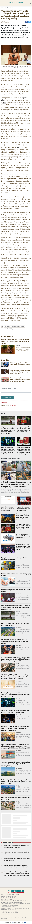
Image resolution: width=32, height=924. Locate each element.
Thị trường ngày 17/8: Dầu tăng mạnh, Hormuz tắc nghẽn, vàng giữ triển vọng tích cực (23, 516)
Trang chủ (4, 8)
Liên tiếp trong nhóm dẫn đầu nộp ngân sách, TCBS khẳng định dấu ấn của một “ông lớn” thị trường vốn (8, 451)
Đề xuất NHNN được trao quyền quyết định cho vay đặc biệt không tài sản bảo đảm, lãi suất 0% (15, 341)
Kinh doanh (18, 562)
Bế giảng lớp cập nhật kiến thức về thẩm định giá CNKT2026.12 (23, 508)
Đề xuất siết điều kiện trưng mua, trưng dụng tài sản (16, 574)
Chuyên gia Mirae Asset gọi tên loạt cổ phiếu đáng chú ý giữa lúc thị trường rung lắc (23, 547)
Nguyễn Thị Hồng (9, 329)
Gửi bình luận (7, 397)
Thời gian (7, 405)
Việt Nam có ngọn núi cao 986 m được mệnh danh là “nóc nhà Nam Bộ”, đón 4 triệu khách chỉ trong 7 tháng (16, 764)
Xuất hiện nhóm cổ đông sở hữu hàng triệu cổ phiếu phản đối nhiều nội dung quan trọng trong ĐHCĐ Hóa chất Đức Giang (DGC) (15, 746)
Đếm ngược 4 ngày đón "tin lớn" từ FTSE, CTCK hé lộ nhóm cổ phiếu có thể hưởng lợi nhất (23, 429)
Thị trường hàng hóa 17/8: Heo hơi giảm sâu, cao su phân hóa (7, 508)
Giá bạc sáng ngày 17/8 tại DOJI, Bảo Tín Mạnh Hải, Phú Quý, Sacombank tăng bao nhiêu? (14, 641)
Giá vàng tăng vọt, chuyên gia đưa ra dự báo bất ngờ (16, 853)
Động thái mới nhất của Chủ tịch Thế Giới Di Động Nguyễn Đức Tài (15, 558)
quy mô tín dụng (15, 326)
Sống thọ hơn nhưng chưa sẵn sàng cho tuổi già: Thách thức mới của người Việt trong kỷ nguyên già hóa (8, 430)
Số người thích (13, 405)
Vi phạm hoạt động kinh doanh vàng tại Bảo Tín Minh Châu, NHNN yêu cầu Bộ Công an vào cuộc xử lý (20, 379)
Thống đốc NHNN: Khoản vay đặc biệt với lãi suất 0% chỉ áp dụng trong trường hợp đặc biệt (20, 372)
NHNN (4, 102)
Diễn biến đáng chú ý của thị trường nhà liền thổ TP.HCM (15, 798)
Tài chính (10, 8)
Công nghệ (18, 714)
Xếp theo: (3, 405)
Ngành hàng (18, 627)
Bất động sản (19, 681)
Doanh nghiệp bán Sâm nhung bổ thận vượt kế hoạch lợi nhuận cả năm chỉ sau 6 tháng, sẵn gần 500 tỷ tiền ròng (23, 451)
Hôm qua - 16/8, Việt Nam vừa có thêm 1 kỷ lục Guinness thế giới (15, 624)
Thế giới (17, 663)
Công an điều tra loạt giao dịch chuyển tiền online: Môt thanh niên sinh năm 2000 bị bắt (16, 866)
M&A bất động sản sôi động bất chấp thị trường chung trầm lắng (23, 536)
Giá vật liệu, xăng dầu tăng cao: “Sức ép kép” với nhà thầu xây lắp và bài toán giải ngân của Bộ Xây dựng (16, 484)
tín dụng (20, 147)
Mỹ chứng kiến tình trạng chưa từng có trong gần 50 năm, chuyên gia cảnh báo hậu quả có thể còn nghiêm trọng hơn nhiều (15, 659)
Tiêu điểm (18, 345)
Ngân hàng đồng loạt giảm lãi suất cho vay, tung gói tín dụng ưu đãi (17, 859)
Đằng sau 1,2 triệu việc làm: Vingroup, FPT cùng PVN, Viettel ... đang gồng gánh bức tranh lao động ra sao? (15, 728)
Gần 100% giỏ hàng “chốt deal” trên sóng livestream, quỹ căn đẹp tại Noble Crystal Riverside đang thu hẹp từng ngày (14, 677)
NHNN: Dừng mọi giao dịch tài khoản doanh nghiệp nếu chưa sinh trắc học (20, 363)
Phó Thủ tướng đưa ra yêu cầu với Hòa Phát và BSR (15, 590)
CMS (13, 922)
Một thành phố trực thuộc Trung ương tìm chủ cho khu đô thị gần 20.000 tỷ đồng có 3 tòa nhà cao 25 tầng (16, 781)
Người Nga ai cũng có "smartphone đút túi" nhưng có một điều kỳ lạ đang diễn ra (15, 711)
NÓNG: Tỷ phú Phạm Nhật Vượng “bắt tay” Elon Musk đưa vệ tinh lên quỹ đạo (16, 846)
